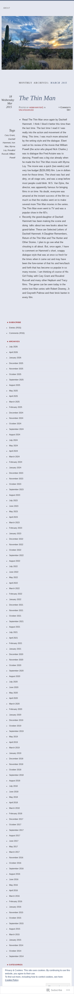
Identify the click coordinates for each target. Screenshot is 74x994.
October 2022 (15, 550)
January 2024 (15, 467)
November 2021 (16, 610)
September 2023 (16, 489)
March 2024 (14, 456)
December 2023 (16, 473)
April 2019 (13, 742)
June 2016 (13, 879)
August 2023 (14, 495)
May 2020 (13, 693)
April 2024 (13, 451)
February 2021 (15, 643)
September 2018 (16, 775)
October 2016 (15, 863)
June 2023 (13, 506)
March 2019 (14, 747)
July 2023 (13, 500)
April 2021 (13, 638)
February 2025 (15, 407)
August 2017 (14, 835)
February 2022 (15, 594)
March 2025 (14, 402)
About (6, 8)
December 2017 (16, 819)
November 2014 (16, 945)
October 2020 (15, 665)
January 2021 (15, 649)
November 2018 (16, 764)
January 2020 (15, 715)
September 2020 (16, 671)
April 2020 (13, 698)
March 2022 (14, 588)
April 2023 (13, 517)
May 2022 (13, 577)
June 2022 (13, 572)
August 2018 (14, 781)
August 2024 (14, 434)
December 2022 (16, 539)
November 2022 (16, 544)
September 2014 (16, 956)
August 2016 (14, 874)
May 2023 (13, 511)
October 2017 (15, 824)
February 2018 (15, 813)
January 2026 (15, 358)
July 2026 (13, 347)
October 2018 (15, 770)
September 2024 (16, 429)
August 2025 (14, 385)
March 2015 (14, 934)
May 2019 (13, 736)
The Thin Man (37, 98)
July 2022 (13, 566)
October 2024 (15, 423)
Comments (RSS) (17, 333)
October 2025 (15, 374)
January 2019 (15, 753)
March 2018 (14, 808)
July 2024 (13, 440)
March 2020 (14, 704)
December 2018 (16, 759)
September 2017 (16, 830)
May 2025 (13, 391)
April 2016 (13, 890)
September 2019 (16, 731)
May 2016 (13, 885)
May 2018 (13, 797)
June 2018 (13, 792)
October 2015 (15, 918)
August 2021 (14, 627)
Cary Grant (10, 135)
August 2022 (14, 561)
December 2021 (16, 605)
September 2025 (16, 380)
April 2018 (13, 802)
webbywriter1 (36, 107)
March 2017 (14, 852)
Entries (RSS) (15, 328)
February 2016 (15, 901)
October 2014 (15, 951)
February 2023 (15, 528)
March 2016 (14, 896)
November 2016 (16, 857)
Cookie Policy (11, 980)
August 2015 (14, 929)
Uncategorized (26, 110)
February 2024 (15, 462)
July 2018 (13, 786)
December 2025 (16, 363)
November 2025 (16, 369)
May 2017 (13, 846)
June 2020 (13, 687)
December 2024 (16, 413)
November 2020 (16, 660)
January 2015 (15, 940)
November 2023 (16, 479)
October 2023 (15, 484)
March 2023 (14, 522)
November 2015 (16, 912)
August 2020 (14, 676)
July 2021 (13, 632)
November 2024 (16, 418)
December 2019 (16, 720)
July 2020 (13, 682)
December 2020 (16, 654)
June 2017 (13, 841)
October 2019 (15, 726)
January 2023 (15, 533)
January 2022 (15, 599)
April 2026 (13, 352)
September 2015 (16, 923)
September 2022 (16, 555)
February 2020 (15, 709)
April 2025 (13, 396)
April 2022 (13, 583)
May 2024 (13, 445)
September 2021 (16, 621)
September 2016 (16, 868)
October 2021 (15, 616)
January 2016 (15, 907)
